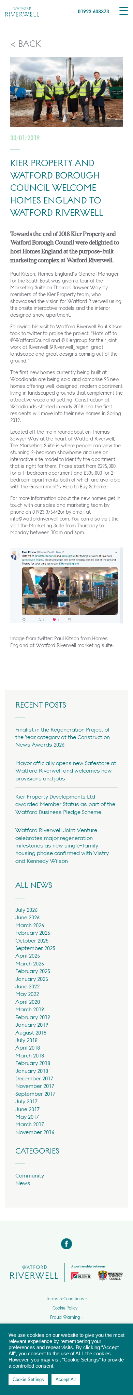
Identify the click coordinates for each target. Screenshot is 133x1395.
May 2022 (27, 994)
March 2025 (29, 963)
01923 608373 (93, 11)
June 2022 (27, 986)
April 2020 (27, 1002)
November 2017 (34, 1086)
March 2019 (29, 1009)
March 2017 (29, 1124)
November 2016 (34, 1132)
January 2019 (31, 1025)
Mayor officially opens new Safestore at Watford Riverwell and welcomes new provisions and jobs (65, 770)
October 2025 (31, 940)
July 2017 (26, 1101)
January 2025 (31, 979)
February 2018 (32, 1063)
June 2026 (27, 917)
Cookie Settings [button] (28, 1379)
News (22, 1183)
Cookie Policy (65, 1308)
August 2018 (30, 1032)
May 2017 (27, 1117)
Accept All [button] (66, 1379)
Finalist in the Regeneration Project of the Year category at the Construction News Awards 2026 (62, 737)
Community (29, 1175)
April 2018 (27, 1047)
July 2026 (26, 910)
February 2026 (32, 933)
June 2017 (27, 1109)
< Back (25, 44)
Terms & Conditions (65, 1299)
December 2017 (34, 1078)
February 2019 (32, 1017)
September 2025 (35, 948)
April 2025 (27, 955)
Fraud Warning (65, 1317)
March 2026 (29, 925)
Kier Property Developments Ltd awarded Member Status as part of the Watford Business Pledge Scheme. (65, 804)
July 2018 (26, 1040)
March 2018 (29, 1055)
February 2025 (32, 971)
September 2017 (35, 1094)
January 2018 (31, 1071)
